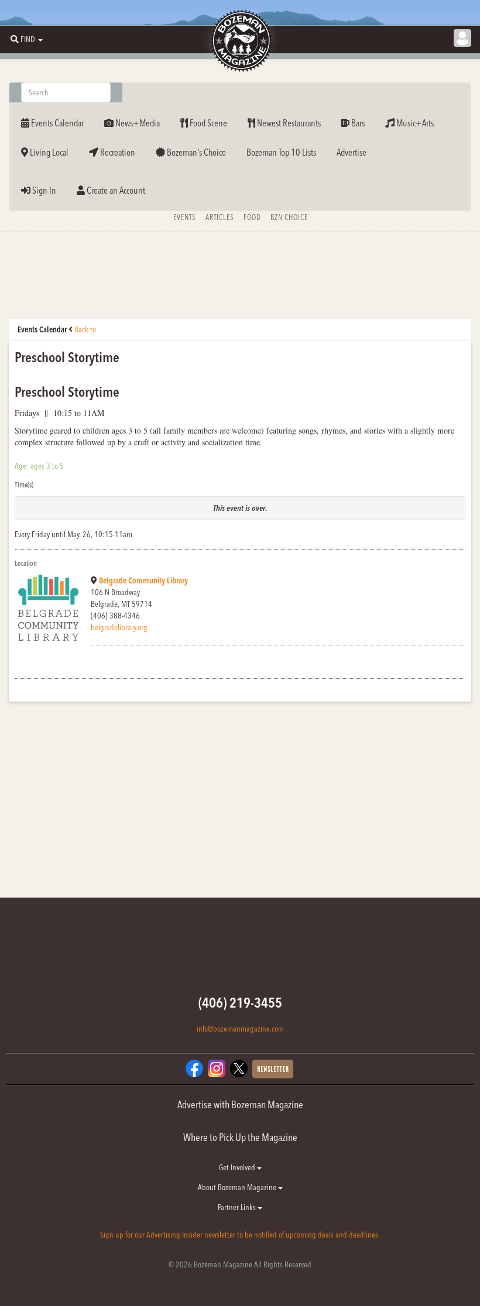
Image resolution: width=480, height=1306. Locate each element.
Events (184, 217)
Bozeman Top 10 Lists (281, 152)
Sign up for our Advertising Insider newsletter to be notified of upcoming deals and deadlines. (240, 1234)
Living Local (48, 152)
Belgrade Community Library (143, 580)
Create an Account (115, 190)
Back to (85, 329)
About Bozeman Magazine (238, 1187)
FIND (28, 39)
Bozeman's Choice (195, 152)
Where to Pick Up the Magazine (240, 1137)
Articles (219, 217)
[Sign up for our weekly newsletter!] (272, 1068)
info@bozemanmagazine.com (240, 1028)
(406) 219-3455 (240, 1002)
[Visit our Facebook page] (194, 1068)
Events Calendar (56, 123)
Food (252, 217)
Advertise (351, 152)
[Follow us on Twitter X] (239, 1068)
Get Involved (238, 1167)
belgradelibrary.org (119, 627)
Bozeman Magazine (240, 41)
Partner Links (238, 1207)
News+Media (137, 123)
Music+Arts (414, 123)
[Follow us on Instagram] (216, 1068)
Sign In (43, 190)
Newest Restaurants (288, 123)
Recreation (116, 152)
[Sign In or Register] (462, 38)
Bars (357, 123)
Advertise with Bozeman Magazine (240, 1104)
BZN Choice (289, 217)
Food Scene (207, 123)
